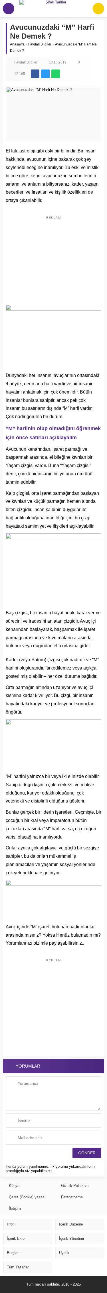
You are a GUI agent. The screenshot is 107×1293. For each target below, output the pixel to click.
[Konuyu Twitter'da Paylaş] (45, 73)
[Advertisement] (53, 257)
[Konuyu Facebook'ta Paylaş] (35, 73)
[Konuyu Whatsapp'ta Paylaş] (55, 73)
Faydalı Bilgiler (39, 44)
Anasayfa (17, 44)
